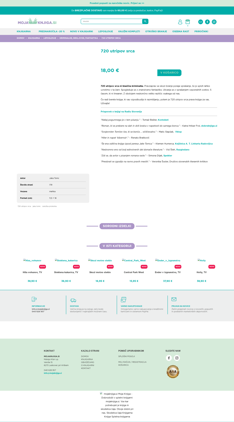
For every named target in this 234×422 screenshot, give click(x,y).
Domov (21, 38)
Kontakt (86, 368)
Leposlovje (105, 31)
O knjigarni (87, 365)
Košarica (123, 365)
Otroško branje (156, 31)
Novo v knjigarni (81, 31)
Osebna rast (180, 31)
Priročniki (201, 31)
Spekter (167, 156)
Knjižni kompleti (129, 31)
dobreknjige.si (209, 126)
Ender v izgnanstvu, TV (168, 272)
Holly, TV (202, 272)
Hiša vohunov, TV (32, 272)
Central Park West (134, 272)
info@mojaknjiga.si (41, 309)
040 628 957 (38, 312)
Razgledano (183, 150)
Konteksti (163, 120)
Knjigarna (24, 31)
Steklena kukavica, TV (66, 272)
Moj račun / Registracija (132, 362)
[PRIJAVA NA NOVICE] (174, 299)
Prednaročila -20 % (52, 31)
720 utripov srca (24, 206)
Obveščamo (87, 362)
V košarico (169, 72)
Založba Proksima (49, 206)
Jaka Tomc (37, 206)
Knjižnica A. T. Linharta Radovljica (194, 144)
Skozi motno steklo (100, 272)
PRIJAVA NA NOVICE (181, 306)
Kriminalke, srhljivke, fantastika (79, 38)
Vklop (178, 132)
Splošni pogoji (126, 356)
